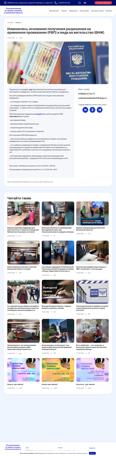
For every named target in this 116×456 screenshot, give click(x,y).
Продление (13, 89)
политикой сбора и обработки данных (77, 453)
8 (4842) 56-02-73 (86, 93)
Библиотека (73, 11)
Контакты (109, 11)
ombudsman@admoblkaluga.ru (92, 98)
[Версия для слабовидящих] (85, 3)
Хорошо (92, 453)
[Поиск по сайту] (79, 3)
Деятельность (54, 11)
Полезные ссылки (97, 11)
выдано (49, 95)
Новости (64, 11)
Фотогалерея (84, 11)
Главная (10, 22)
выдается (33, 135)
